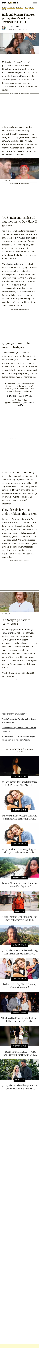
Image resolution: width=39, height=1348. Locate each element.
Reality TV (19, 8)
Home (4, 8)
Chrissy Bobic (15, 26)
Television (11, 8)
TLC (26, 8)
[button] (35, 2)
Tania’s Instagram (15, 264)
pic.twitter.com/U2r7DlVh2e (19, 396)
